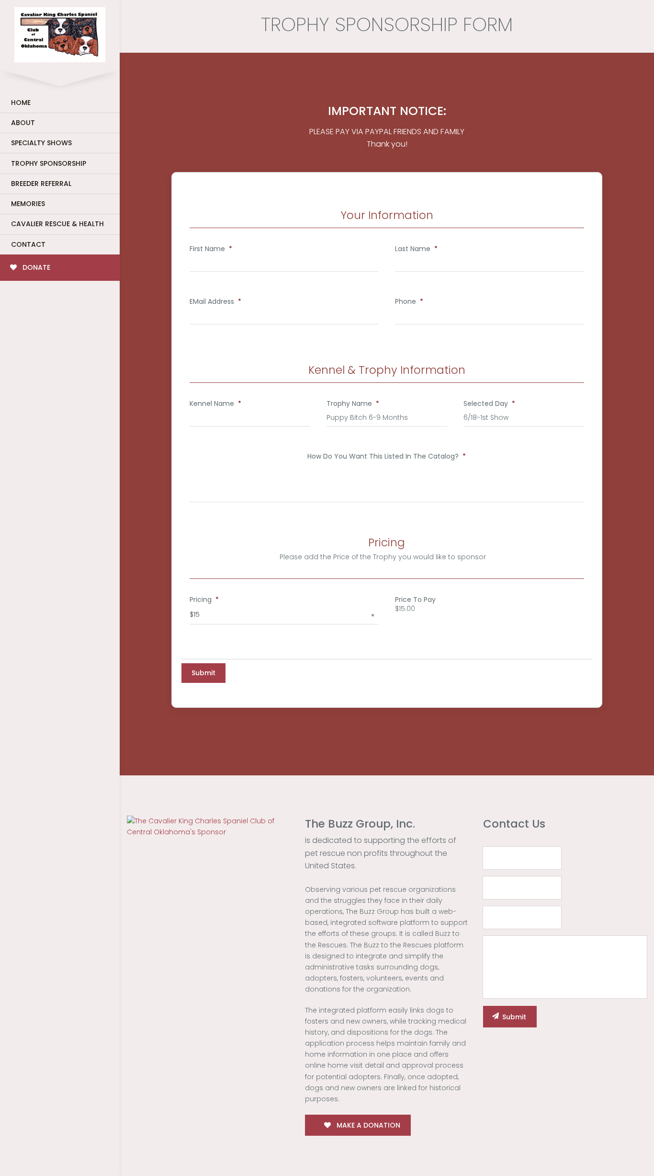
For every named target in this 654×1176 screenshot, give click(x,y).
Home (21, 102)
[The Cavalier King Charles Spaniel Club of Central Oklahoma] (59, 33)
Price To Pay (415, 599)
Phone (409, 301)
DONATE (35, 267)
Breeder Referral (41, 183)
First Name (211, 248)
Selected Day (489, 403)
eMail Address (215, 301)
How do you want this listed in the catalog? (386, 456)
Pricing (204, 599)
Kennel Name (215, 403)
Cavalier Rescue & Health (57, 224)
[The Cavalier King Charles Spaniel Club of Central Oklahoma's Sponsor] (209, 826)
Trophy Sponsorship (48, 163)
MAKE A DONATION (367, 1125)
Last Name (416, 248)
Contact (28, 244)
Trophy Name (353, 403)
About (23, 122)
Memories (28, 203)
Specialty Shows (41, 143)
